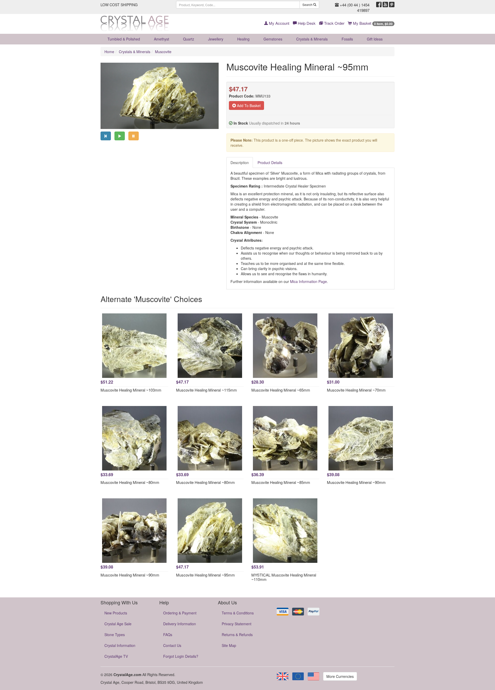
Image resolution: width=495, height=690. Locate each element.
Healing (243, 39)
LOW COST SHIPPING (119, 4)
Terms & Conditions (238, 612)
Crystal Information (119, 645)
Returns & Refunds (237, 634)
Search (307, 4)
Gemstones (272, 39)
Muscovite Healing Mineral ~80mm (130, 482)
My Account (278, 23)
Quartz (188, 39)
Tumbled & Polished (124, 39)
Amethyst (161, 39)
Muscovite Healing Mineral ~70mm (356, 390)
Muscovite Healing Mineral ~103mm (131, 390)
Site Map (229, 645)
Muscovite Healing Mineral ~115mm (206, 390)
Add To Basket (248, 105)
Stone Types (114, 634)
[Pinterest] (391, 5)
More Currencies (340, 676)
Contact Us (172, 645)
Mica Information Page (308, 281)
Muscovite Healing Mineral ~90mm (356, 482)
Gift (375, 39)
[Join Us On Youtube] (385, 5)
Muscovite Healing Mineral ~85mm (280, 482)
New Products (115, 612)
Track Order (333, 23)
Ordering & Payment (179, 612)
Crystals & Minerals (312, 39)
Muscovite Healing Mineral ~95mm (205, 575)
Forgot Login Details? (180, 656)
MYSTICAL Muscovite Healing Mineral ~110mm (283, 577)
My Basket (372, 23)
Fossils (347, 39)
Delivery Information (179, 623)
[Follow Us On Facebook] (379, 5)
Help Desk (306, 23)
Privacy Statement (236, 623)
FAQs (167, 634)
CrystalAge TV (116, 656)
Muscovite (163, 51)
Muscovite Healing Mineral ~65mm (280, 390)
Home (109, 51)
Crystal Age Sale (117, 623)
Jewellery (215, 39)
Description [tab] (239, 162)
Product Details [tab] (270, 162)
